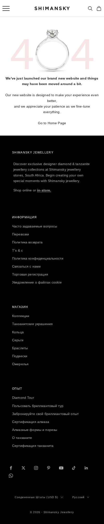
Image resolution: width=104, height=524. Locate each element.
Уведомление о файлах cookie (37, 282)
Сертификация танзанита (32, 446)
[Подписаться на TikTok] (73, 468)
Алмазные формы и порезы (34, 430)
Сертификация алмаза (30, 422)
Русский (78, 497)
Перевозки (20, 234)
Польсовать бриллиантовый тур (37, 406)
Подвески (19, 356)
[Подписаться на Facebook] (10, 468)
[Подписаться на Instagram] (36, 468)
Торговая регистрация (30, 274)
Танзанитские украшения (32, 324)
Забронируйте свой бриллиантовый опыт (45, 414)
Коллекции (20, 316)
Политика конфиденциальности (37, 258)
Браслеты (20, 348)
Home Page (57, 123)
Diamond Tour (23, 398)
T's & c (17, 250)
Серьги (17, 340)
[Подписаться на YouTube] (61, 468)
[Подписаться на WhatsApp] (10, 475)
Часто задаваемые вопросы (34, 226)
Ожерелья (20, 364)
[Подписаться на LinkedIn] (86, 468)
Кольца (18, 332)
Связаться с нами (26, 266)
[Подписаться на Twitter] (23, 468)
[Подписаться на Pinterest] (48, 468)
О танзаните (22, 438)
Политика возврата (27, 242)
